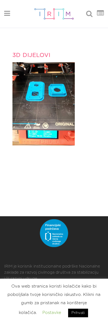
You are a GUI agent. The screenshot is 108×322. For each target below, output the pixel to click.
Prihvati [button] (78, 313)
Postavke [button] (51, 313)
